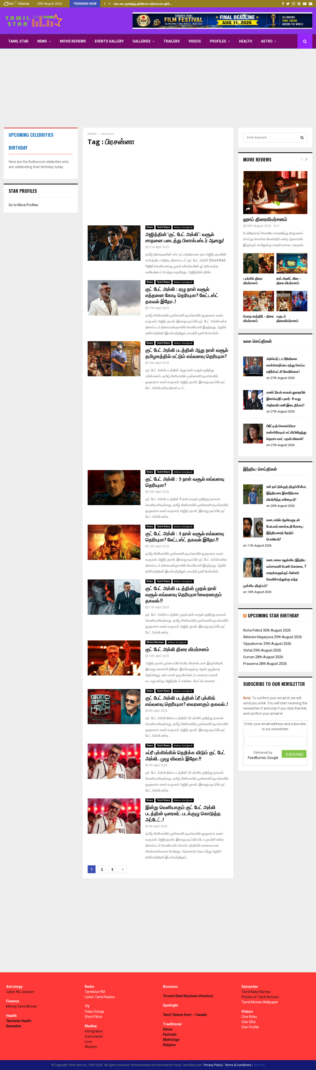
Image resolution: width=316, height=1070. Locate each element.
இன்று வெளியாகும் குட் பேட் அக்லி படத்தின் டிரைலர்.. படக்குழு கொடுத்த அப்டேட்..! (183, 813)
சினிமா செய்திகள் (183, 227)
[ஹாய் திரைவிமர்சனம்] (275, 192)
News (42, 41)
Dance (167, 1029)
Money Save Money (21, 1006)
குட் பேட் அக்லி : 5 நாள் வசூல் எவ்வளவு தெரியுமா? (184, 482)
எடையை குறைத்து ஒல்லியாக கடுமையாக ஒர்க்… (143, 3)
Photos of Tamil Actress (260, 997)
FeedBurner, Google (263, 758)
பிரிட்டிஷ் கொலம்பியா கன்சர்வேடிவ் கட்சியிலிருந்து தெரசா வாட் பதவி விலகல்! (286, 432)
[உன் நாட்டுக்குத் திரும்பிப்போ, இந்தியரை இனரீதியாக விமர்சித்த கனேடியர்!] (253, 503)
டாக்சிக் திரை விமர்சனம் (252, 281)
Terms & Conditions (238, 1065)
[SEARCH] (302, 137)
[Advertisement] (158, 88)
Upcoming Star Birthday (273, 615)
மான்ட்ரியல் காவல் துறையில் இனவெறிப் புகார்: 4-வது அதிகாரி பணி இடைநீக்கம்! (285, 398)
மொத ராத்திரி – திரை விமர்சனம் (258, 319)
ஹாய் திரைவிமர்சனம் (265, 219)
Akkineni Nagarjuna (258, 637)
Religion (169, 1045)
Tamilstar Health (18, 1021)
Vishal (248, 650)
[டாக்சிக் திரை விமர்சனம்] (258, 263)
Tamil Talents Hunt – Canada (185, 1015)
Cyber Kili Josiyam (20, 992)
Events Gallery (109, 41)
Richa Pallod (252, 630)
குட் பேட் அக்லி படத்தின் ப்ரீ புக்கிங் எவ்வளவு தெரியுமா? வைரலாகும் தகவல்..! (186, 701)
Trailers (171, 41)
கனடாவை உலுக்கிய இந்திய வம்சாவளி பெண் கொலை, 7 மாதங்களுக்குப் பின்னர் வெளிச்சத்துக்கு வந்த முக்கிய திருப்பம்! (274, 573)
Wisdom (91, 1047)
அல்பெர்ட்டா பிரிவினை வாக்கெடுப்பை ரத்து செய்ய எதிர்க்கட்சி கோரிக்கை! (285, 365)
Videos (195, 41)
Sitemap (259, 1065)
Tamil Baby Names (256, 992)
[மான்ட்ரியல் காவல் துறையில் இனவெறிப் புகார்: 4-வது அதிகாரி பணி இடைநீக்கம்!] (253, 409)
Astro (267, 41)
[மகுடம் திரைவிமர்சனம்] (291, 301)
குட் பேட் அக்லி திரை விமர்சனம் (177, 649)
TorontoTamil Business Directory (188, 996)
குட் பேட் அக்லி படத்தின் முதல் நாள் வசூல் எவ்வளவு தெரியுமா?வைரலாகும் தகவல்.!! (183, 594)
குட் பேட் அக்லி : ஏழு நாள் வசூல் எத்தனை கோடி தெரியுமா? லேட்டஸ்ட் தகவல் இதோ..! (181, 295)
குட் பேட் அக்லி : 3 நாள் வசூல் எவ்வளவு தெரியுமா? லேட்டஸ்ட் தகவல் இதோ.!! (184, 537)
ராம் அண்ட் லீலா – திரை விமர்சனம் (288, 281)
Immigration (94, 1031)
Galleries (142, 41)
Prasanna (250, 664)
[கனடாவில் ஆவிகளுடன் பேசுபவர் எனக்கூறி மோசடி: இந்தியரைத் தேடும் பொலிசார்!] (253, 536)
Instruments (94, 1036)
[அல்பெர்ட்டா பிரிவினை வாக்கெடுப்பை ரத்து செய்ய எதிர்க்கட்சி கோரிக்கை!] (253, 375)
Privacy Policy (213, 1065)
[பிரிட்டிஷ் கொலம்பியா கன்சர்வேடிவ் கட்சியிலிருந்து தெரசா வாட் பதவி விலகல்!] (253, 442)
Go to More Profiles (23, 205)
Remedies (13, 1026)
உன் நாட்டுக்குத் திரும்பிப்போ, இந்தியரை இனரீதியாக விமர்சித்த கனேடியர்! (286, 493)
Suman (249, 657)
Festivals (170, 1034)
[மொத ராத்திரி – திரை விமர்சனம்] (258, 301)
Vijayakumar (253, 644)
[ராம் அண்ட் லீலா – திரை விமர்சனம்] (291, 263)
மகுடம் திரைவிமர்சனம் (287, 319)
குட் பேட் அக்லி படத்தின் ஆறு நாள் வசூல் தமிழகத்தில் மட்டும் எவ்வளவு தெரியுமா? (186, 353)
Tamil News (163, 227)
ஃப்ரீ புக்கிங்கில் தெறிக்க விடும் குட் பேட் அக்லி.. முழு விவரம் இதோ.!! (185, 756)
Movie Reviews (73, 41)
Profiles (218, 41)
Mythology (171, 1040)
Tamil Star (18, 41)
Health (245, 41)
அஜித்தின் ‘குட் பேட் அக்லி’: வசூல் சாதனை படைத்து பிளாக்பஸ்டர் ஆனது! (184, 237)
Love (88, 1042)
